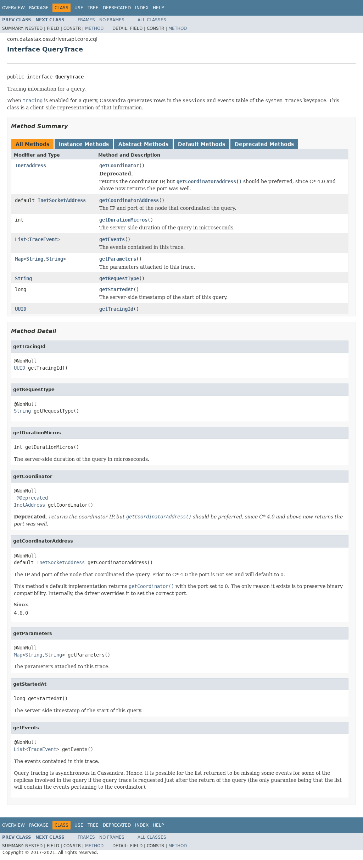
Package (39, 7)
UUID (20, 309)
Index (142, 7)
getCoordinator (119, 165)
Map (19, 259)
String (34, 259)
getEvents (112, 239)
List (20, 239)
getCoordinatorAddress (129, 200)
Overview (13, 7)
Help (158, 7)
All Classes (152, 19)
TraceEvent (43, 239)
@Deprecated (32, 498)
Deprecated (117, 7)
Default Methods (201, 144)
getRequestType (119, 278)
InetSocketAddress (62, 200)
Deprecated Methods (264, 144)
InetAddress (30, 165)
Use (78, 7)
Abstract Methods (143, 144)
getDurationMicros (123, 220)
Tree (93, 7)
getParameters (117, 259)
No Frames (111, 19)
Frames (86, 19)
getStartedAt (116, 289)
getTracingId (116, 309)
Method (94, 28)
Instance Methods (84, 144)
